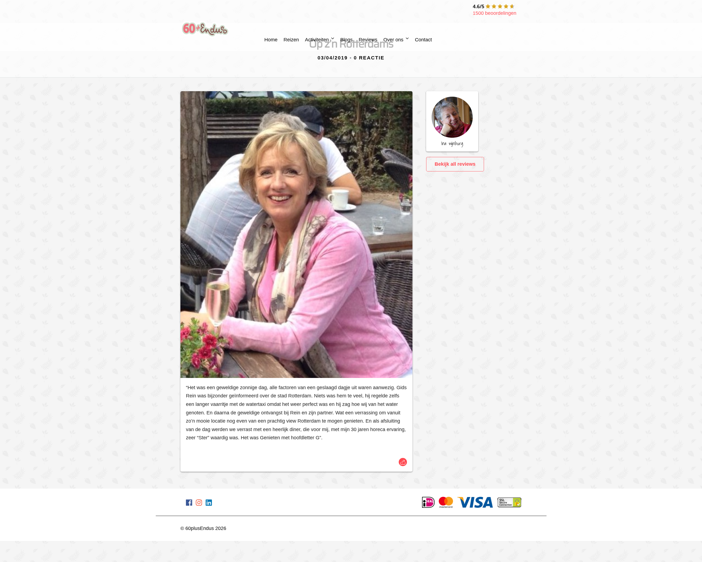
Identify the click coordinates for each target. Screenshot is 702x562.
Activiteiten (317, 39)
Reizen (291, 39)
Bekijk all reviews (455, 164)
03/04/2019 (333, 58)
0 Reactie (369, 58)
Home (271, 39)
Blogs (346, 39)
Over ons (393, 39)
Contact (423, 39)
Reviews (368, 39)
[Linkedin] (209, 503)
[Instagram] (199, 503)
